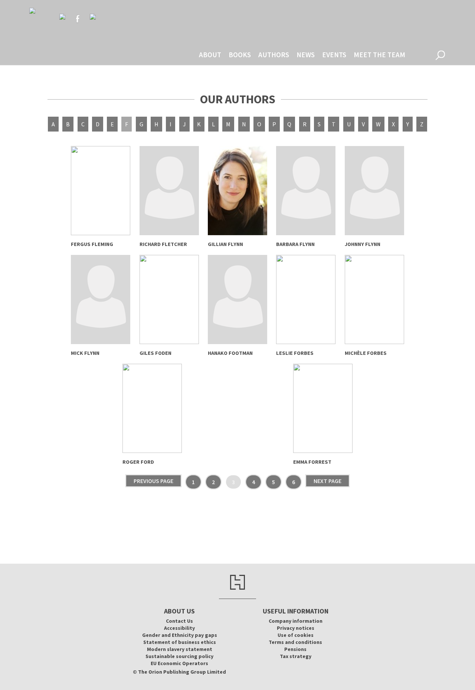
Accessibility (179, 628)
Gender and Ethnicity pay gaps (179, 635)
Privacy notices (295, 628)
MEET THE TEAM (379, 54)
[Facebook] (77, 18)
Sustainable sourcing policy (179, 656)
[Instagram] (93, 17)
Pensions (295, 649)
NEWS (306, 54)
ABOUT (210, 54)
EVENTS (334, 54)
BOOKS (240, 54)
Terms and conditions (295, 642)
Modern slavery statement (179, 649)
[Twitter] (62, 17)
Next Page (327, 481)
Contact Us (179, 621)
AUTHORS (273, 54)
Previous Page (153, 481)
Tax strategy (295, 656)
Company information (295, 621)
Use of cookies (296, 635)
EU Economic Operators (179, 663)
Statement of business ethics (179, 642)
